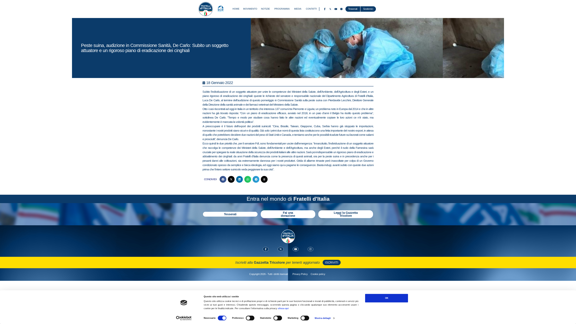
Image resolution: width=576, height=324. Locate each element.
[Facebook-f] (324, 9)
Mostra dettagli (323, 318)
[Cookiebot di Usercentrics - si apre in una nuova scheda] (184, 318)
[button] (223, 179)
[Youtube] (335, 9)
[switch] (250, 318)
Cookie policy (318, 274)
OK (386, 298)
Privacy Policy (300, 274)
